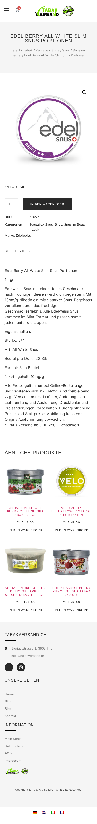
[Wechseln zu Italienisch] (52, 812)
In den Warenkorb (47, 204)
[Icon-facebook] (9, 667)
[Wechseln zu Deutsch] (35, 812)
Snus (66, 50)
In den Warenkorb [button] (25, 530)
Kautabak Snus (47, 50)
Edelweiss (23, 235)
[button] (6, 10)
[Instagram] (21, 667)
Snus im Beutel (75, 224)
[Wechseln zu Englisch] (44, 812)
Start (16, 50)
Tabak (28, 50)
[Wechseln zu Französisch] (61, 812)
